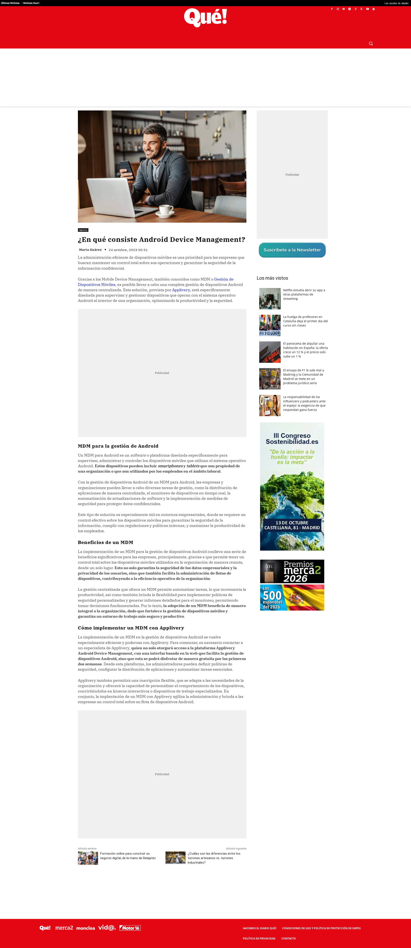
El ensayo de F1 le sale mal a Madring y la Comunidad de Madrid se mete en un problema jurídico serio (303, 376)
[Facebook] (331, 9)
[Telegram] (349, 9)
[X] (361, 9)
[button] (371, 43)
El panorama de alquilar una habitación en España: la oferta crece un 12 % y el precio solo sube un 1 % (305, 349)
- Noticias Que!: (31, 2)
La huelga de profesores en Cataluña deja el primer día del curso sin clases (305, 321)
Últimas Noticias (10, 2)
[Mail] (343, 9)
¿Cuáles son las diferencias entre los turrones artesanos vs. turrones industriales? (214, 858)
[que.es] (205, 17)
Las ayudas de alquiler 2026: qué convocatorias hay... (373, 3)
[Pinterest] (132, 881)
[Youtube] (367, 9)
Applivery (181, 289)
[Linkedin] (162, 881)
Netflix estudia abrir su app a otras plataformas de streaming (304, 294)
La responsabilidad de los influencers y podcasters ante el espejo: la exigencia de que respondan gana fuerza (304, 403)
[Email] (172, 881)
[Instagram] (337, 9)
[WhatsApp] (142, 881)
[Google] (373, 9)
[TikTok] (355, 9)
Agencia (83, 229)
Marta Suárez (90, 249)
